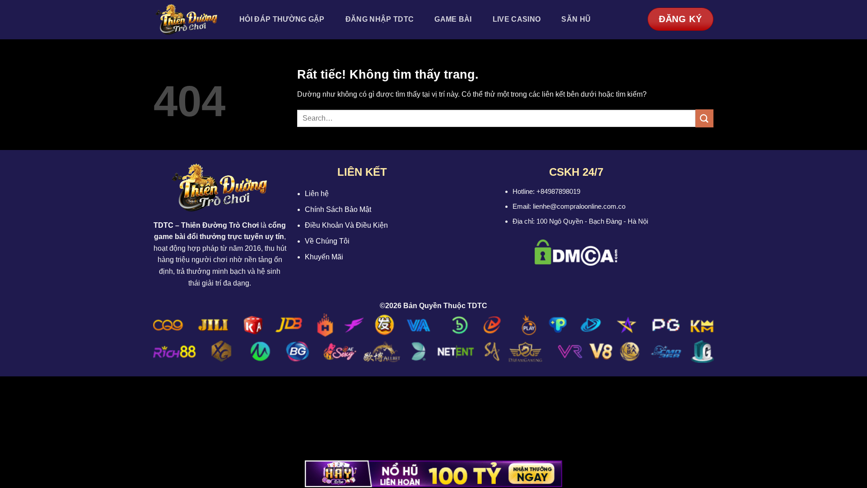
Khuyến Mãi (324, 257)
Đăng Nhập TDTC (379, 19)
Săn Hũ (576, 19)
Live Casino (517, 19)
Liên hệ (317, 193)
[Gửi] (704, 118)
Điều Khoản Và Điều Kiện (346, 225)
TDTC (163, 225)
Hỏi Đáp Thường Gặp (282, 19)
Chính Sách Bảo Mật (338, 209)
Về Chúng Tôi (327, 241)
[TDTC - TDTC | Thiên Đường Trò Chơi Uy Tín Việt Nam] (186, 20)
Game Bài (453, 19)
